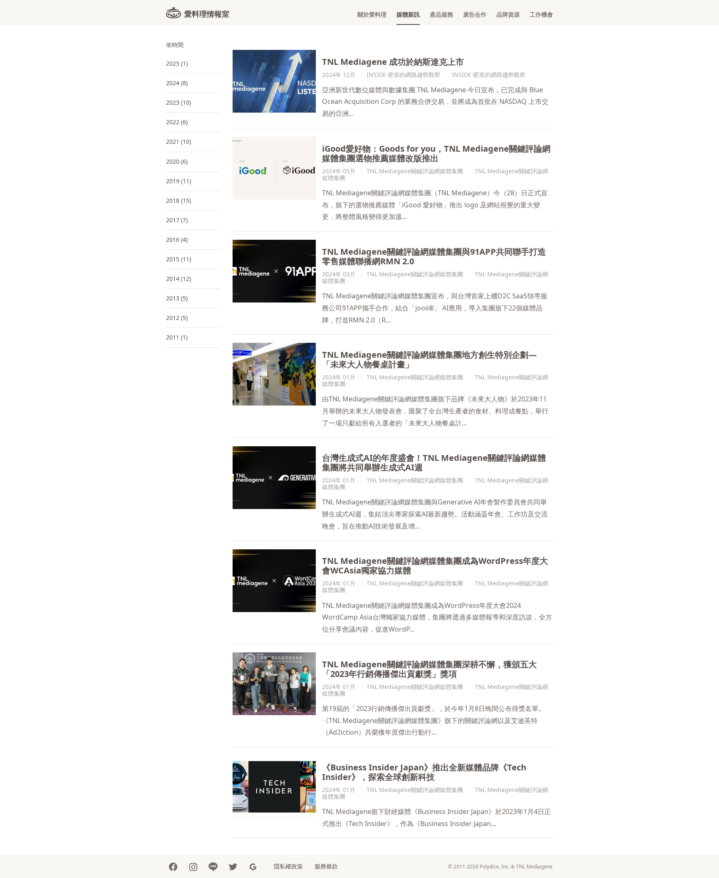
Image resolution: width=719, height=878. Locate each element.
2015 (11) (178, 259)
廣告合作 (474, 14)
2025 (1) (177, 63)
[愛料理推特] (233, 866)
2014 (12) (178, 279)
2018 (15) (178, 200)
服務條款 (326, 866)
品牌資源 (508, 14)
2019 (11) (178, 181)
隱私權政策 (288, 866)
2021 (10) (178, 141)
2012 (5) (177, 318)
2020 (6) (177, 161)
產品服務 (441, 14)
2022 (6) (177, 122)
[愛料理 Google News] (253, 866)
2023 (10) (178, 102)
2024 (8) (177, 83)
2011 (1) (177, 337)
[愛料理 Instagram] (193, 866)
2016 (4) (177, 239)
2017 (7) (177, 220)
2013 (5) (177, 298)
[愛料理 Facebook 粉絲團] (173, 866)
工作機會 (541, 14)
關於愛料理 (372, 14)
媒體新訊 (408, 14)
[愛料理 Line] (213, 866)
